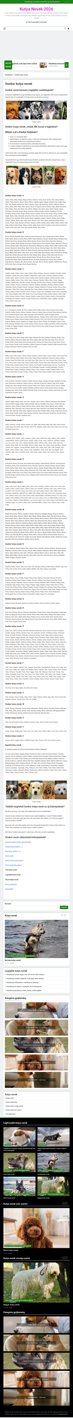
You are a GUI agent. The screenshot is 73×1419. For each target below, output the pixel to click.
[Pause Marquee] (67, 65)
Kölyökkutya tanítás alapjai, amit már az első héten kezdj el (25, 974)
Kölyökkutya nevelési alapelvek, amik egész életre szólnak (41, 2)
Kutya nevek (9, 856)
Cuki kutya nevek (11, 870)
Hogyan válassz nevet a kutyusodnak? (18, 842)
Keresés (8, 904)
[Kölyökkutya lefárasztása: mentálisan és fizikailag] (13, 66)
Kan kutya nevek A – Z (12, 851)
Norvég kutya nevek (43, 1174)
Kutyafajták (9, 889)
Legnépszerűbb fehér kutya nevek (17, 1250)
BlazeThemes (63, 1414)
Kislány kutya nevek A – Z (14, 847)
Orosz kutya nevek (8, 1174)
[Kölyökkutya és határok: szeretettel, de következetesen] (59, 66)
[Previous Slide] (65, 2)
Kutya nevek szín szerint (13, 865)
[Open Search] (65, 28)
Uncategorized (10, 1114)
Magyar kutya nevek (23, 960)
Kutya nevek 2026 (36, 9)
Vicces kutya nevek (11, 880)
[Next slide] (68, 2)
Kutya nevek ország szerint (14, 860)
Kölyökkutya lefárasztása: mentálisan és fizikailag (36, 64)
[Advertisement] (36, 45)
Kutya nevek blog (11, 884)
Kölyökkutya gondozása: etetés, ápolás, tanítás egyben (24, 990)
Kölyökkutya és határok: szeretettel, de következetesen (24, 986)
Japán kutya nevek (11, 1305)
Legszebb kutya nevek (13, 875)
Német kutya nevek (9, 1198)
